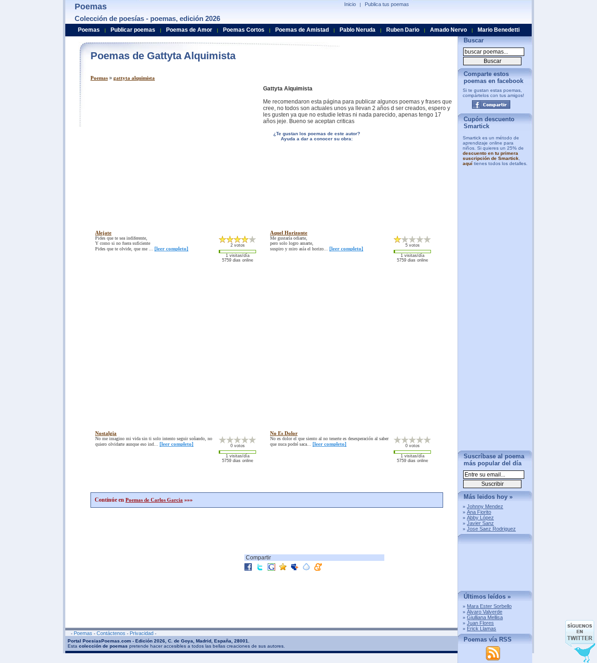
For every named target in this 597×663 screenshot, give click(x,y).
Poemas (99, 78)
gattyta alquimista (134, 78)
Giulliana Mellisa (485, 617)
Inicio (350, 4)
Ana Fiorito (479, 512)
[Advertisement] (168, 150)
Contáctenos (111, 633)
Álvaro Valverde (484, 612)
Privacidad (141, 633)
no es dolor (284, 433)
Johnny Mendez (485, 506)
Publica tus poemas (387, 4)
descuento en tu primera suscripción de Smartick (491, 156)
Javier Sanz (480, 523)
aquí (467, 163)
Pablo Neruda (357, 30)
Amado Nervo (448, 30)
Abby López (480, 517)
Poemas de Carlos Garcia (154, 500)
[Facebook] (491, 104)
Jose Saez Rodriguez (491, 529)
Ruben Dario (402, 30)
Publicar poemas (133, 30)
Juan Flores (480, 623)
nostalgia (106, 433)
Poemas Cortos (243, 30)
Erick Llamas (481, 628)
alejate (103, 232)
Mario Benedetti (499, 30)
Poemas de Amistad (302, 30)
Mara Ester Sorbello (489, 606)
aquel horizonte (288, 232)
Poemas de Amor (189, 30)
